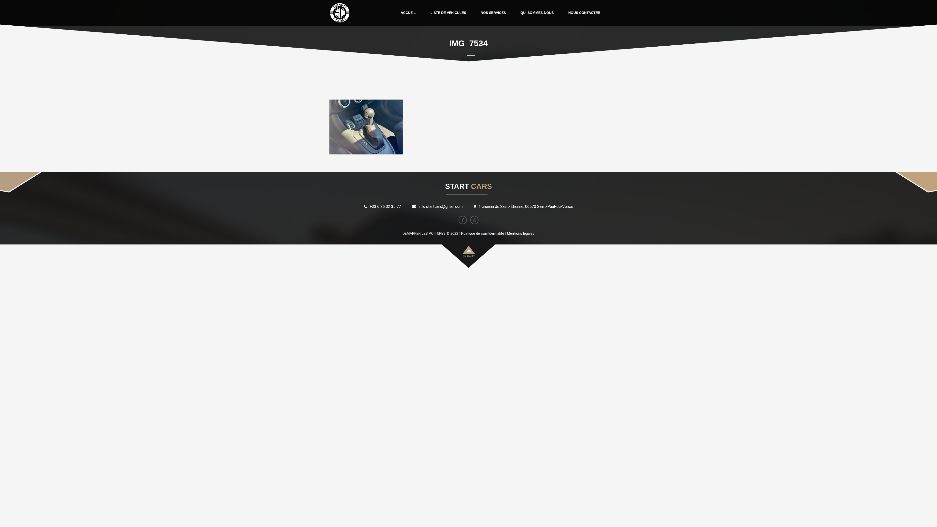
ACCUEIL (408, 13)
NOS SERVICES (493, 13)
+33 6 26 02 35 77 (385, 206)
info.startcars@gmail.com (441, 206)
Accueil (458, 64)
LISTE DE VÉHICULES (448, 13)
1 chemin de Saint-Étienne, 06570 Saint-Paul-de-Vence (526, 206)
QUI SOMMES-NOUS (537, 13)
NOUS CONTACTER (584, 13)
